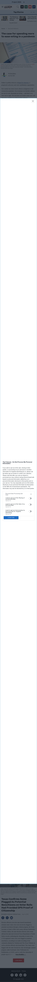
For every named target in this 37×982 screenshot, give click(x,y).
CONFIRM (11, 517)
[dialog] (18, 491)
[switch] (30, 498)
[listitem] (18, 494)
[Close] (33, 101)
